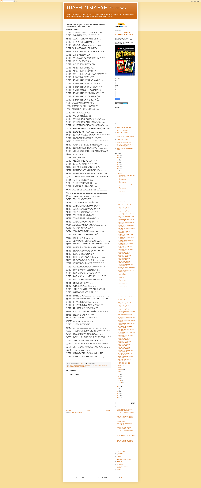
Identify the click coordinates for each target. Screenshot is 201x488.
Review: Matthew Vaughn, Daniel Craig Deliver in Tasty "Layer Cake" (125, 410)
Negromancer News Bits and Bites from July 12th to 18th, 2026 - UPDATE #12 (125, 441)
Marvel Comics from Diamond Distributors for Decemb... (124, 202)
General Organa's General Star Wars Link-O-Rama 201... (125, 193)
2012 (118, 393)
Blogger (122, 477)
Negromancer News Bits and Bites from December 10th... (126, 280)
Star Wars (84, 366)
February (120, 382)
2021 (118, 164)
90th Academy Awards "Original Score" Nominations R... (126, 223)
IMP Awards (119, 461)
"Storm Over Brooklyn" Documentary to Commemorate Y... (126, 283)
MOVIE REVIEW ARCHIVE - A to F (124, 127)
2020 (118, 166)
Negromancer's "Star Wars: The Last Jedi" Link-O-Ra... (125, 179)
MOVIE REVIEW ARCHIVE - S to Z (124, 132)
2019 (118, 168)
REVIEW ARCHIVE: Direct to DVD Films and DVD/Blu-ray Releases (125, 145)
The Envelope (120, 464)
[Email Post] (86, 363)
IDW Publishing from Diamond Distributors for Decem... (124, 205)
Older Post (108, 410)
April (119, 378)
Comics (86, 365)
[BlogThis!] (90, 363)
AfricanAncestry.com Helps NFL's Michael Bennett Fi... (125, 327)
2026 (118, 155)
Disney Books (94, 365)
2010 (118, 397)
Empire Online (120, 453)
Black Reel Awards (121, 451)
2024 (118, 159)
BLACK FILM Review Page (122, 139)
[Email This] (88, 363)
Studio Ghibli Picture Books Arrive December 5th (125, 360)
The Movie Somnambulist (122, 466)
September (120, 369)
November (120, 365)
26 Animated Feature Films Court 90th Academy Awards (126, 271)
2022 (118, 162)
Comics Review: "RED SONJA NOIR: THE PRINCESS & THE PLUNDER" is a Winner (126, 413)
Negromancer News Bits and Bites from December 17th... (126, 220)
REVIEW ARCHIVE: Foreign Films (124, 142)
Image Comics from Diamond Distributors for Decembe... (124, 211)
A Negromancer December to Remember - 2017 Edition (124, 363)
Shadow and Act (120, 462)
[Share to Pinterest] (94, 363)
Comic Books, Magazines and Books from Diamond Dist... (125, 265)
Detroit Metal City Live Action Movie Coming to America (124, 424)
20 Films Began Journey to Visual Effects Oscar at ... (125, 247)
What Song (119, 469)
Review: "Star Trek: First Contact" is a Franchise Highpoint (124, 421)
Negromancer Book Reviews (123, 146)
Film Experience (120, 454)
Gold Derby (119, 456)
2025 (118, 157)
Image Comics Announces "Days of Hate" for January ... (125, 182)
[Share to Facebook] (93, 363)
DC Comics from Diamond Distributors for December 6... (126, 336)
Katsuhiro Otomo (78, 366)
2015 (118, 388)
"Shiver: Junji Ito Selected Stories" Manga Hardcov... (125, 354)
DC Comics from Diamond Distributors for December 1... (126, 297)
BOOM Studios (76, 365)
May (119, 376)
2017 (118, 172)
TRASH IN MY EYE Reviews (96, 7)
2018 (118, 170)
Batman (71, 365)
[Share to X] (91, 363)
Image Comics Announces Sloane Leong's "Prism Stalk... (125, 315)
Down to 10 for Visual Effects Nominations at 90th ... (124, 232)
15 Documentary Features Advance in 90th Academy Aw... (126, 241)
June (119, 374)
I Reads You (119, 458)
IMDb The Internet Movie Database (124, 459)
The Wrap (119, 467)
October (120, 367)
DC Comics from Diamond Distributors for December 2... (126, 199)
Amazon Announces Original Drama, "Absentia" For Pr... (125, 285)
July (119, 373)
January (120, 384)
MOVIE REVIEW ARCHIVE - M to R (124, 130)
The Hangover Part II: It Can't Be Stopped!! (125, 435)
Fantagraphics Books (71, 366)
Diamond (89, 365)
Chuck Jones (81, 365)
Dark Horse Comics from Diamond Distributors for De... (125, 208)
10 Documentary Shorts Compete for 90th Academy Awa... (125, 244)
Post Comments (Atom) (77, 412)
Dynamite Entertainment (102, 365)
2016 (118, 386)
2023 (118, 160)
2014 (118, 390)
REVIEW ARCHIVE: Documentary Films (125, 141)
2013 (118, 391)
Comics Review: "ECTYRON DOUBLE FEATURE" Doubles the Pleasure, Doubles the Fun (124, 34)
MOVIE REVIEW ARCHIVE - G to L (124, 129)
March (119, 380)
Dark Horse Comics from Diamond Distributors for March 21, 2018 (124, 428)
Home (88, 410)
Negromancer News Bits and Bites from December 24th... (126, 176)
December (120, 173)
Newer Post (68, 410)
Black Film (119, 450)
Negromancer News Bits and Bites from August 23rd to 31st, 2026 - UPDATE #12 (125, 417)
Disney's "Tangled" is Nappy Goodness (125, 438)
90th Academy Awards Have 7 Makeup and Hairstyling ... (126, 217)
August (119, 371)
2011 (118, 395)
